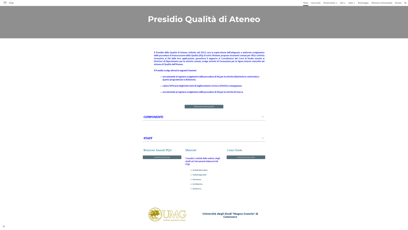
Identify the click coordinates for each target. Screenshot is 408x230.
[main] (204, 19)
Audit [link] (350, 3)
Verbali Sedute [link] (329, 3)
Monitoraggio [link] (363, 3)
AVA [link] (341, 3)
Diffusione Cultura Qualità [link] (381, 3)
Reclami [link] (398, 3)
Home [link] (305, 3)
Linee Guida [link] (316, 3)
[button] (405, 3)
